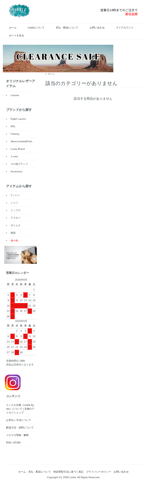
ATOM (16, 442)
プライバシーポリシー (98, 471)
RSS (8, 442)
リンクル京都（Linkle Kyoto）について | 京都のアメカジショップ (20, 409)
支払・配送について (67, 27)
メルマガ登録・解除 (17, 435)
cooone (15, 95)
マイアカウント (125, 27)
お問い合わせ (97, 27)
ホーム (12, 27)
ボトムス (16, 225)
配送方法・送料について (20, 427)
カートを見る (16, 35)
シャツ (14, 202)
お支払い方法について (18, 420)
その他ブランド (19, 163)
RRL (13, 126)
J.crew (14, 156)
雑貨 (13, 232)
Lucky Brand (18, 148)
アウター (16, 217)
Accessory (16, 171)
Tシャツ (15, 195)
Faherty (15, 133)
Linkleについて (36, 27)
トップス (16, 210)
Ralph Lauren (18, 118)
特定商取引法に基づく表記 (68, 471)
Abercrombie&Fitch (21, 141)
